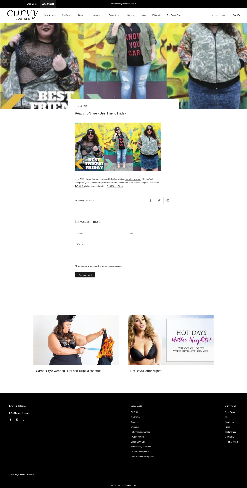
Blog (227, 417)
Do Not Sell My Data (140, 451)
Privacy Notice (137, 436)
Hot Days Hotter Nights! (146, 371)
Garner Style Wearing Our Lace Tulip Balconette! (68, 371)
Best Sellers (66, 15)
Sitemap (30, 474)
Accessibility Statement (141, 446)
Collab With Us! (138, 441)
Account (215, 15)
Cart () (236, 15)
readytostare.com (133, 179)
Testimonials (230, 432)
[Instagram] (17, 419)
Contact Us (230, 436)
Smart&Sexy (32, 4)
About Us (135, 422)
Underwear (96, 15)
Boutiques (229, 422)
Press (227, 427)
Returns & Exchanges (140, 432)
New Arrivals (49, 15)
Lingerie (130, 15)
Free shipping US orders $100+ (123, 3)
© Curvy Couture (18, 474)
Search (225, 15)
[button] (123, 485)
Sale (144, 15)
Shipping (135, 427)
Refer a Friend (231, 441)
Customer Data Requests (142, 456)
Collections (114, 15)
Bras (80, 15)
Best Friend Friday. (115, 186)
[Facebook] (10, 419)
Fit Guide (156, 15)
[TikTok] (23, 419)
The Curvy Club (174, 15)
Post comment (85, 275)
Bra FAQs (135, 417)
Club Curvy (230, 412)
